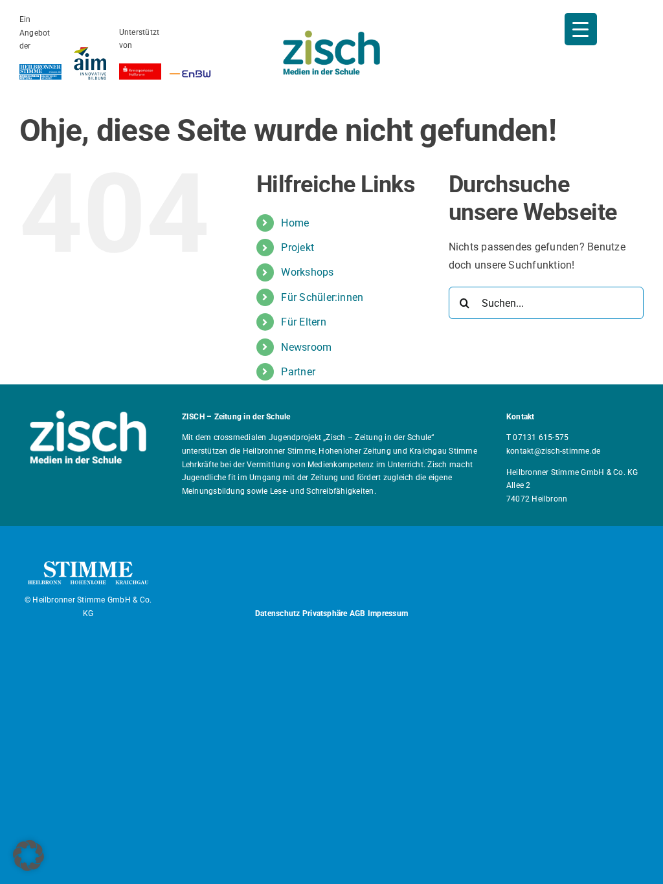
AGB (358, 613)
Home (295, 223)
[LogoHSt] (40, 69)
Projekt (297, 247)
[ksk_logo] (140, 68)
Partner (298, 372)
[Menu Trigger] (581, 29)
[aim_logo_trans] (90, 52)
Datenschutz (277, 613)
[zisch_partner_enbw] (190, 73)
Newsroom (306, 347)
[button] (28, 855)
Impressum (388, 613)
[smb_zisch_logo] (331, 35)
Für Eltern (303, 322)
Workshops (307, 272)
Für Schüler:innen (322, 297)
